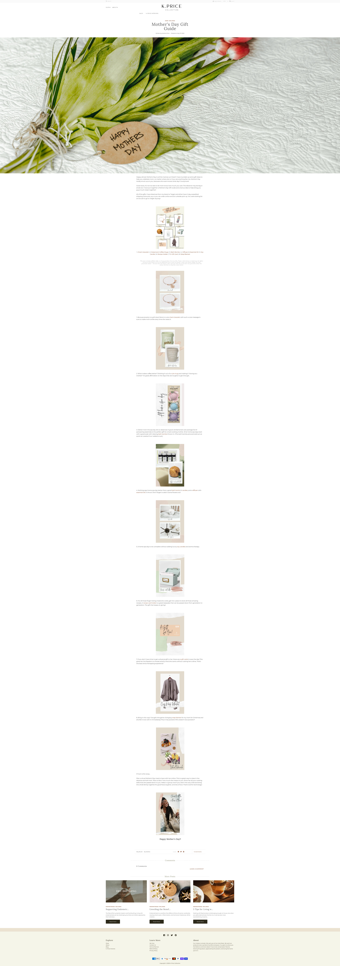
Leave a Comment (197, 869)
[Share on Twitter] (181, 851)
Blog (141, 13)
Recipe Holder (163, 254)
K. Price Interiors (152, 13)
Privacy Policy (153, 950)
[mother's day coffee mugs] (170, 369)
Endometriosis (110, 906)
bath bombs (162, 434)
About (114, 7)
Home (166, 20)
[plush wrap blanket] (170, 713)
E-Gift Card (174, 254)
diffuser (195, 490)
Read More (112, 921)
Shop (107, 7)
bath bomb (176, 490)
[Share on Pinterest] (183, 851)
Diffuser (185, 252)
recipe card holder (149, 603)
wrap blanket (176, 717)
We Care (152, 943)
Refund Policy (154, 948)
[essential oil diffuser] (170, 486)
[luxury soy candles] (170, 542)
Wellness (172, 20)
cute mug (174, 373)
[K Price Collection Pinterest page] (170, 227)
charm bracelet (174, 317)
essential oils (140, 492)
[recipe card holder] (170, 596)
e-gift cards (184, 659)
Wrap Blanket (185, 254)
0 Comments (197, 851)
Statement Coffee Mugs (159, 252)
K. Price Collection (175, 963)
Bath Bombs (175, 252)
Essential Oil (194, 252)
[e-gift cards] (170, 655)
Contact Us (153, 945)
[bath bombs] (170, 425)
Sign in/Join (217, 1)
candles (185, 490)
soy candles (181, 546)
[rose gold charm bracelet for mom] (170, 313)
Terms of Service (154, 947)
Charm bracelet (143, 252)
